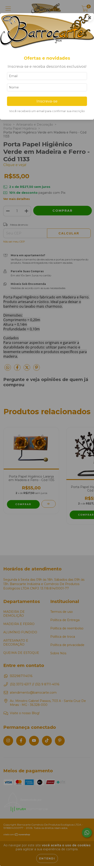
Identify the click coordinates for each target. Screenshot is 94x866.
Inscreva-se (47, 101)
